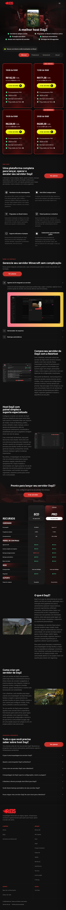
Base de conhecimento (9, 890)
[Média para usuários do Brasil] (23, 102)
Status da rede (7, 895)
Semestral (46, 55)
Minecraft (37, 830)
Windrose (37, 861)
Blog (4, 834)
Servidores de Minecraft (10, 839)
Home (4, 830)
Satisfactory (38, 866)
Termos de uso (6, 904)
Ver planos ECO (36, 518)
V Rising (37, 880)
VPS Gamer (38, 834)
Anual (57, 55)
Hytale (36, 857)
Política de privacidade (18, 904)
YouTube (37, 890)
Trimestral (35, 55)
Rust (36, 839)
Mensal (24, 55)
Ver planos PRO (54, 518)
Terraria (37, 871)
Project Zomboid (39, 848)
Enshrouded (38, 875)
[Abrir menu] (59, 3)
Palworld (37, 852)
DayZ (36, 843)
